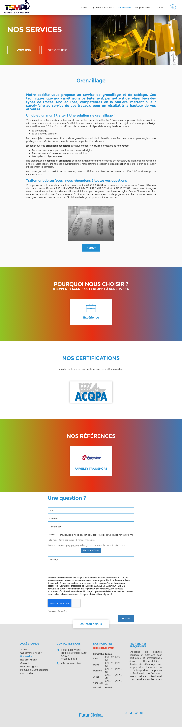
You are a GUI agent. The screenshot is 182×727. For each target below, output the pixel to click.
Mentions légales (29, 666)
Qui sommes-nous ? (103, 8)
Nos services (124, 8)
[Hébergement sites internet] (91, 720)
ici (111, 594)
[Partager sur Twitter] (131, 713)
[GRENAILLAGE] (91, 223)
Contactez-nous (57, 50)
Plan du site (26, 673)
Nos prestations (143, 8)
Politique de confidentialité (34, 670)
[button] (162, 312)
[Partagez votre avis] (141, 713)
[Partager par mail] (136, 713)
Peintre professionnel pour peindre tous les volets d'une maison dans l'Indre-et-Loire (146, 681)
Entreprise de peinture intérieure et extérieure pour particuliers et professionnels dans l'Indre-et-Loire (146, 656)
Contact (159, 8)
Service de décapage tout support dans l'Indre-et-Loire (146, 665)
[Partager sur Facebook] (126, 713)
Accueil (84, 8)
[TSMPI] (17, 7)
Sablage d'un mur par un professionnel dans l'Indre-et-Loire (146, 673)
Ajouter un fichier (91, 550)
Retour (91, 248)
